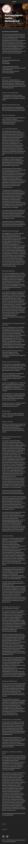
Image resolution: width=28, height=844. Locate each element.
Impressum (4, 829)
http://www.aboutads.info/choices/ (10, 520)
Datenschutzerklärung (10, 841)
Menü (14, 1)
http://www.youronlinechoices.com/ (14, 521)
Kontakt (4, 824)
